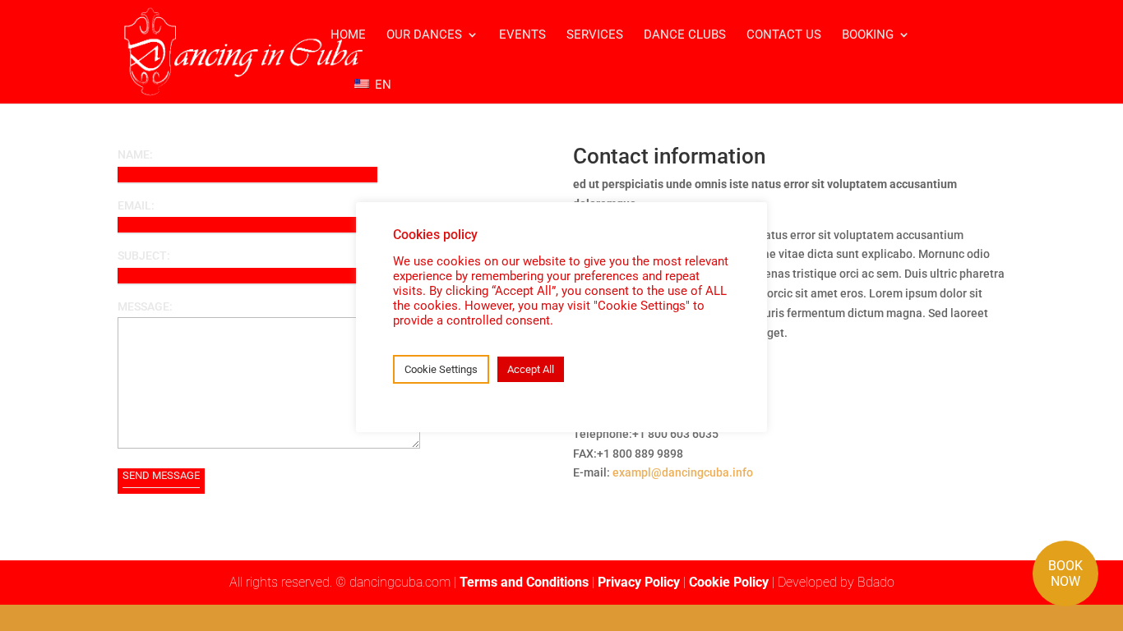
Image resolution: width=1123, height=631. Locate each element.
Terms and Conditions (524, 582)
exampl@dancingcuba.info (682, 472)
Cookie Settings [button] (441, 369)
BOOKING (868, 35)
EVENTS (522, 35)
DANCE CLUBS (685, 35)
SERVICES (594, 35)
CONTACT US (783, 35)
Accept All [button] (530, 369)
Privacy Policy (639, 582)
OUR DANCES (424, 35)
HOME (348, 35)
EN (381, 84)
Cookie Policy (729, 582)
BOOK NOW (1065, 573)
